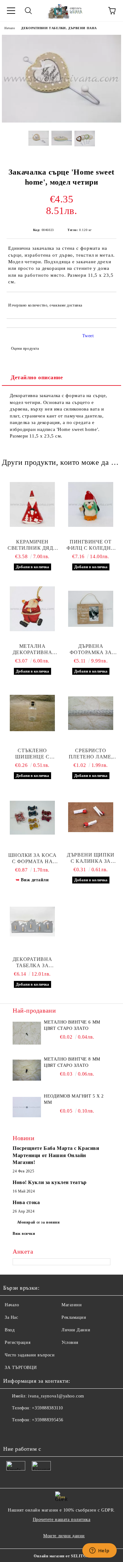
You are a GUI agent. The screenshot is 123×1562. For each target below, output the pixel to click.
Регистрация (17, 1342)
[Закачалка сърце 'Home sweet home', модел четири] (61, 121)
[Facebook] (11, 1433)
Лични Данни (76, 1330)
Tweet (88, 335)
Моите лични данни (64, 1535)
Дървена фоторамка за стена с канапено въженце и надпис (91, 649)
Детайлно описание (37, 377)
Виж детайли (35, 880)
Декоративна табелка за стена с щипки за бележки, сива (32, 963)
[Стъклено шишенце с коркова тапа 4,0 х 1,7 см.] (32, 713)
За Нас (11, 1317)
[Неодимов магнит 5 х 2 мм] (27, 1107)
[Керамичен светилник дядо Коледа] (32, 504)
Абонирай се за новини (38, 1222)
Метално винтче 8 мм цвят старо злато (72, 1062)
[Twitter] (25, 1433)
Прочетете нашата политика (62, 1519)
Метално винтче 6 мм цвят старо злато (72, 1025)
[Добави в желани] (107, 302)
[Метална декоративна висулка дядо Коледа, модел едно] (32, 608)
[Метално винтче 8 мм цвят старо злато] (27, 1070)
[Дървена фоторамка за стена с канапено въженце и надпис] (90, 608)
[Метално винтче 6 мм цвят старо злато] (27, 1033)
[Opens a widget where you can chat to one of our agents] (99, 1551)
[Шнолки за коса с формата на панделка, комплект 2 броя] (32, 817)
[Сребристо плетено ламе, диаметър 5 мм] (90, 713)
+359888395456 (47, 1420)
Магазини (72, 1305)
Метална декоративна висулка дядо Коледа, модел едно (32, 649)
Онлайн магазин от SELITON (61, 1556)
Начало (9, 28)
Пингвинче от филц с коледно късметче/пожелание (91, 545)
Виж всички (24, 1233)
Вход (10, 1330)
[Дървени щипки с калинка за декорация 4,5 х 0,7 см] (90, 817)
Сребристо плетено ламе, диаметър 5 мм (90, 754)
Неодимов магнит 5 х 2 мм (74, 1099)
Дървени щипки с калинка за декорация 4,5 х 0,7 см (90, 858)
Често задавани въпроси (30, 1355)
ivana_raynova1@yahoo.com (56, 1396)
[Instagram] (39, 1433)
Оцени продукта (25, 348)
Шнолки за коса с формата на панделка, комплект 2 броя (32, 858)
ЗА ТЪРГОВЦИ (21, 1367)
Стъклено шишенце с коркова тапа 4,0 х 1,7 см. (32, 754)
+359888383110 (47, 1408)
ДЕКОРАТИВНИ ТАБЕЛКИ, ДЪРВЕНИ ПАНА (59, 28)
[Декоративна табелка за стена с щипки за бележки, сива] (32, 922)
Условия (70, 1342)
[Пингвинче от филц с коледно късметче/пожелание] (90, 504)
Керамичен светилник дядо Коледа (32, 545)
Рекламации (74, 1317)
